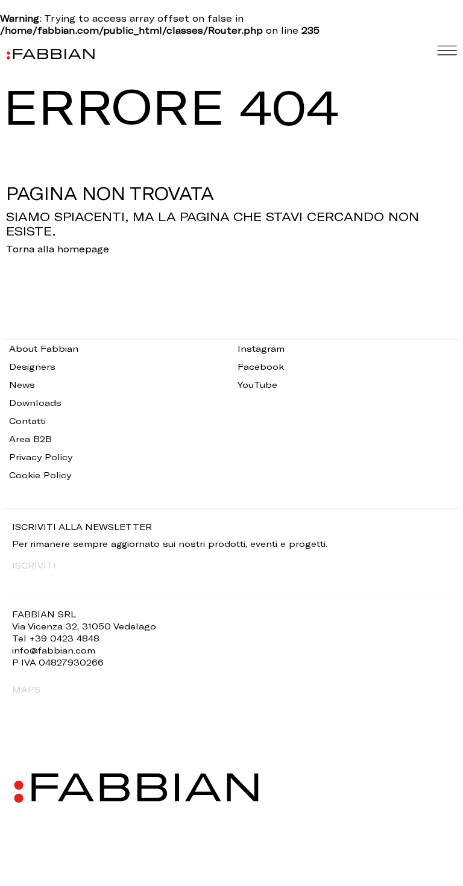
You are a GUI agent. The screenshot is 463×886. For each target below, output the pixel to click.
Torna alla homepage (57, 248)
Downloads (35, 403)
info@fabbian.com (53, 650)
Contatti (27, 421)
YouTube (257, 384)
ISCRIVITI (34, 565)
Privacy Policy (40, 457)
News (22, 384)
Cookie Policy (40, 475)
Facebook (261, 366)
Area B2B (30, 439)
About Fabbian (43, 348)
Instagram (261, 348)
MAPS (26, 689)
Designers (32, 366)
